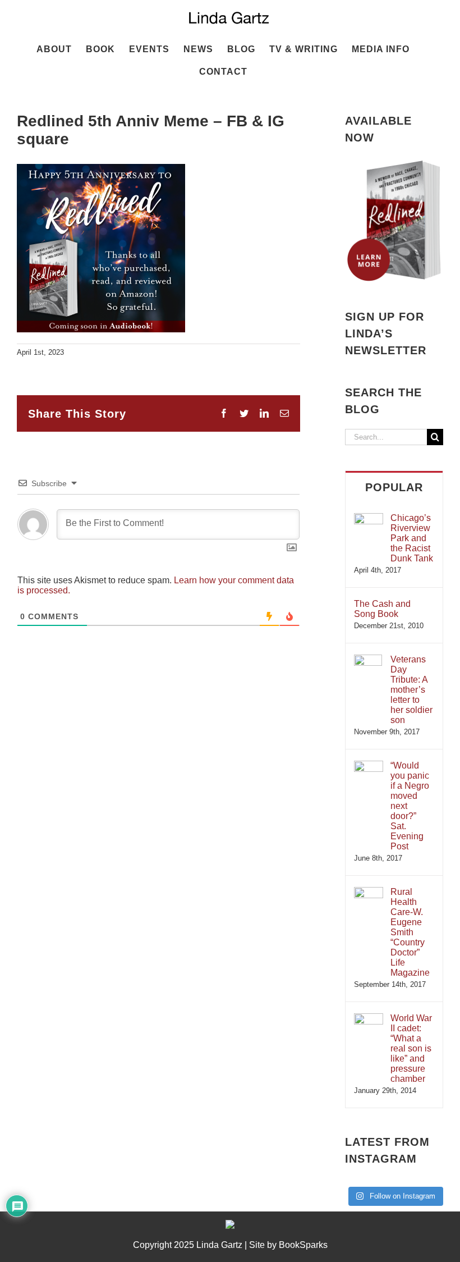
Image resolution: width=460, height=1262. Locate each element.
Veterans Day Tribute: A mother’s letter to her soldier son (411, 690)
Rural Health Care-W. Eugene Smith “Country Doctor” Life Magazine (410, 932)
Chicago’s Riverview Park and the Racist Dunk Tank (411, 538)
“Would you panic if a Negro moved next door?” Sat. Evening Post (409, 806)
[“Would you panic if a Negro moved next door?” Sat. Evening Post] (368, 766)
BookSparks (303, 1245)
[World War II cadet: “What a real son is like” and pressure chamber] (368, 1018)
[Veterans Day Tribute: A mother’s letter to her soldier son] (368, 660)
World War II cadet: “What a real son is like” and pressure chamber (411, 1048)
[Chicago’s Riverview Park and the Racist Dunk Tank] (368, 518)
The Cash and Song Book (382, 609)
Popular (394, 487)
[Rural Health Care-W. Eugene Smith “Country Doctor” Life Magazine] (368, 892)
